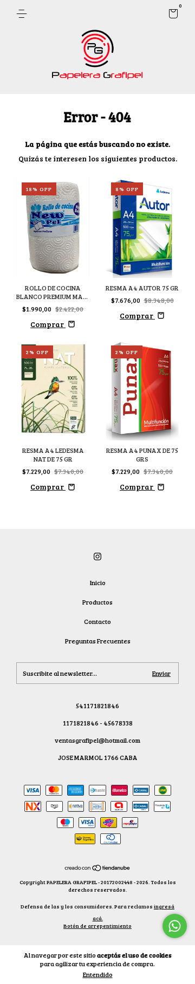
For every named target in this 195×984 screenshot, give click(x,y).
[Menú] (23, 14)
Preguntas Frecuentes (98, 640)
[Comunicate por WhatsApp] (174, 926)
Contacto (97, 621)
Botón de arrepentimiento (97, 925)
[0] (171, 15)
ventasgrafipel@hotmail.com (97, 740)
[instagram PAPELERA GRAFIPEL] (97, 556)
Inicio (98, 582)
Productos (97, 602)
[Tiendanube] (98, 869)
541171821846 (97, 705)
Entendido (98, 974)
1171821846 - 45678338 (98, 722)
